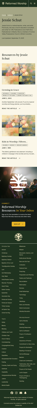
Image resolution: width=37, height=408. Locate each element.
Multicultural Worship (25, 258)
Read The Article (9, 108)
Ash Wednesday (6, 273)
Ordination (22, 265)
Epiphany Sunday (7, 256)
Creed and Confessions (25, 360)
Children (13, 93)
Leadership (5, 382)
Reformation (22, 284)
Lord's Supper (23, 372)
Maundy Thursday (7, 283)
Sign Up (17, 224)
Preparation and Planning (26, 274)
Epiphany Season (6, 259)
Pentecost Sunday (7, 299)
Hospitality (5, 372)
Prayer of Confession (25, 334)
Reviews (21, 288)
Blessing (4, 329)
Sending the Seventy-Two (24, 95)
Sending (21, 381)
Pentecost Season (7, 302)
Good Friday (5, 286)
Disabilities (5, 355)
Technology (22, 294)
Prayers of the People (25, 369)
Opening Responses (25, 327)
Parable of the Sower (9, 95)
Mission (21, 249)
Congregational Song (8, 345)
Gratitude (4, 368)
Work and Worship (24, 304)
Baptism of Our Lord (7, 263)
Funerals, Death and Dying (9, 365)
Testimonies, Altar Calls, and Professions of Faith (27, 365)
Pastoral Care (23, 268)
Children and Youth (7, 332)
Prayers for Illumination (25, 347)
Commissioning (6, 342)
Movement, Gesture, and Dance (26, 254)
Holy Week (5, 276)
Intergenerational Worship (9, 375)
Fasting (4, 362)
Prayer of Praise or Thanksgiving (24, 376)
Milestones (22, 246)
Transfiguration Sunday (8, 266)
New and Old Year (24, 261)
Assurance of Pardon (25, 340)
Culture (4, 352)
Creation (4, 348)
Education (21, 93)
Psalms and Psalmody (25, 278)
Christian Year (6, 335)
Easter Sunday (6, 289)
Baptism (21, 357)
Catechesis (6, 93)
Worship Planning (22, 145)
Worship (12, 145)
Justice (4, 378)
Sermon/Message (24, 354)
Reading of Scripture (25, 350)
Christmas (4, 253)
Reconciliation (23, 281)
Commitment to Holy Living (27, 344)
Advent (4, 249)
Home (4, 15)
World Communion (24, 308)
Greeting (21, 324)
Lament (21, 337)
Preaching (22, 271)
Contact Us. (18, 405)
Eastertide (4, 293)
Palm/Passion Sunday (8, 279)
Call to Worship (23, 320)
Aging (3, 322)
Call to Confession (24, 330)
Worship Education (24, 311)
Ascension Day (6, 296)
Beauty (4, 325)
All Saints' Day (6, 309)
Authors (10, 15)
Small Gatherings (24, 291)
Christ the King (6, 312)
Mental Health (6, 385)
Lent (3, 269)
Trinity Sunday (6, 306)
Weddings (22, 301)
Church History (6, 338)
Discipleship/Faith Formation (9, 358)
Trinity (21, 298)
